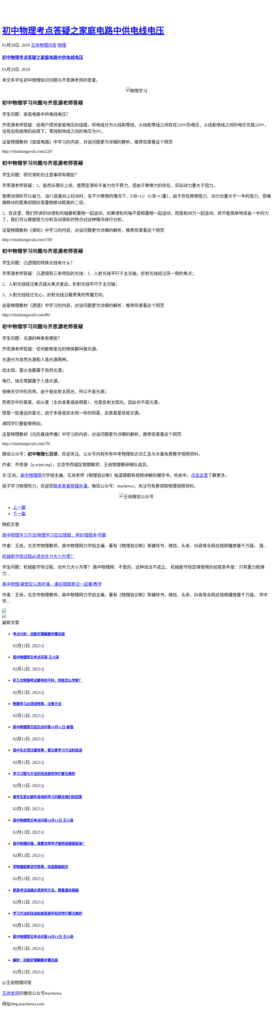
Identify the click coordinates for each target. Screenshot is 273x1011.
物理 (62, 45)
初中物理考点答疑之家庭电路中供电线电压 (83, 30)
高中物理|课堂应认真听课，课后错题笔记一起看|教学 (52, 584)
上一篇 (19, 507)
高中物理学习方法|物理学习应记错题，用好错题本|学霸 (54, 535)
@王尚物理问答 (31, 12)
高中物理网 (31, 475)
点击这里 (199, 475)
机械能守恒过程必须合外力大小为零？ (38, 556)
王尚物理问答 (44, 45)
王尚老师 (10, 993)
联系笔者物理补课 (70, 486)
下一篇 (19, 514)
